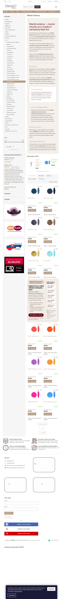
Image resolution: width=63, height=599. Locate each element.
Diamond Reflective (11, 48)
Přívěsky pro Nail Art (11, 112)
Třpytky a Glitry (10, 46)
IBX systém (7, 28)
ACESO (6, 32)
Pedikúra (7, 34)
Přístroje (7, 38)
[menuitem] (6, 11)
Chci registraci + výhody (36, 315)
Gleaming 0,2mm (11, 71)
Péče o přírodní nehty (10, 30)
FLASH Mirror (10, 57)
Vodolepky (9, 104)
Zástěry (7, 116)
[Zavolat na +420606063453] (6, 1)
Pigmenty (9, 44)
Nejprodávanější (32, 179)
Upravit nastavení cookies (34, 540)
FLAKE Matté (10, 61)
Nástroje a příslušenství (10, 36)
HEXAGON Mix (10, 52)
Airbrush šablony (10, 114)
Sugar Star (9, 92)
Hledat (37, 6)
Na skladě (10, 147)
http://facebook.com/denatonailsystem (16, 465)
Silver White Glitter (11, 88)
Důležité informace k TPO (11, 131)
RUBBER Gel (8, 26)
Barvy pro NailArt (10, 100)
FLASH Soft (9, 55)
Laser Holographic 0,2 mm (13, 77)
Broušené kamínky (11, 102)
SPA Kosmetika (8, 119)
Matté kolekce (10, 81)
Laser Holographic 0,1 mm (13, 75)
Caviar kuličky (10, 110)
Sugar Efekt (9, 65)
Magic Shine (10, 94)
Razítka (8, 96)
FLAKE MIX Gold (10, 63)
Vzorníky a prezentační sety (11, 125)
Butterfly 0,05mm (11, 73)
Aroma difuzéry (8, 121)
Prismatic (9, 50)
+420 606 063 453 (10, 463)
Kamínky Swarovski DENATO (13, 42)
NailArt (6, 40)
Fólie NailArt (9, 98)
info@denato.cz (10, 461)
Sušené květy (10, 108)
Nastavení (12, 595)
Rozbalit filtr (13, 149)
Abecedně (41, 179)
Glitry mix (9, 67)
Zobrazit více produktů (42, 171)
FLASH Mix (9, 59)
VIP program (33, 310)
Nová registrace (8, 516)
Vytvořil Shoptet (55, 540)
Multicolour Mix (10, 85)
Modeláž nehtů (8, 21)
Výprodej (7, 129)
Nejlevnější (40, 176)
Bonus (30, 1)
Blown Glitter (10, 69)
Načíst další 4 (43, 424)
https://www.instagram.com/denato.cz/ (16, 467)
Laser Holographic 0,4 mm (13, 79)
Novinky (7, 19)
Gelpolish (7, 24)
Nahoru (43, 432)
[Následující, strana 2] (42, 428)
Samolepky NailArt (11, 106)
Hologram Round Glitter (12, 90)
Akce (6, 127)
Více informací (18, 591)
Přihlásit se (9, 513)
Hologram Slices (11, 83)
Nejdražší (49, 176)
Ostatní (7, 123)
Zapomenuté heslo (8, 518)
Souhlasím (51, 589)
